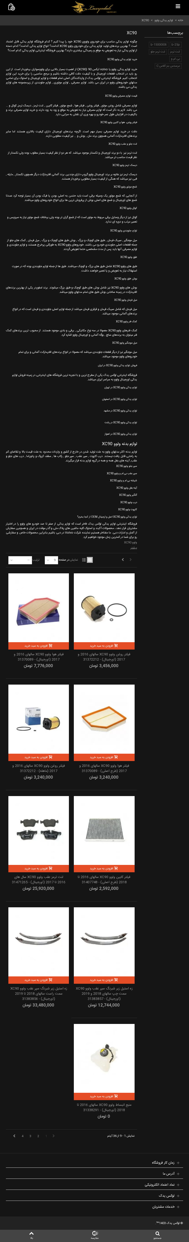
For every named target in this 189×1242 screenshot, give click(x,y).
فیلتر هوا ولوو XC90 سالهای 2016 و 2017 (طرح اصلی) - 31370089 (104, 768)
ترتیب (35, 559)
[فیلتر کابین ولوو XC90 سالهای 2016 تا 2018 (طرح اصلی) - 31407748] (104, 830)
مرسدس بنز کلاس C (168, 65)
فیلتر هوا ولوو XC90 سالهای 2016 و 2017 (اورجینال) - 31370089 (39, 657)
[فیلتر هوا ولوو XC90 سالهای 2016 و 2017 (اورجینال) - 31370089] (38, 607)
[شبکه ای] (90, 560)
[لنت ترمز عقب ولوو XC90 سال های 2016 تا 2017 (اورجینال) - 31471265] (38, 830)
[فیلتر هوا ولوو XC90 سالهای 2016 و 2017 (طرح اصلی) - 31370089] (104, 719)
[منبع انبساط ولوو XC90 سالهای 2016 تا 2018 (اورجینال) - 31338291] (104, 1058)
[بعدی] (123, 560)
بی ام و (175, 58)
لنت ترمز (175, 51)
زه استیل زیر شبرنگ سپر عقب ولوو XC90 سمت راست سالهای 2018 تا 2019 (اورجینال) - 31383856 (38, 994)
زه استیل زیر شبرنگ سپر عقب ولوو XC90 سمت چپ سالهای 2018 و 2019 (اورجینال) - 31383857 (104, 994)
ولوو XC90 (130, 542)
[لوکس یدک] (94, 7)
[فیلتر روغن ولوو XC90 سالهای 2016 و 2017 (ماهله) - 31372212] (38, 719)
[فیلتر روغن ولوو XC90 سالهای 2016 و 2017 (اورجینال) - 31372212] (104, 607)
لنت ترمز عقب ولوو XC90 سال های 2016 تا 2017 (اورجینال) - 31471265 (38, 880)
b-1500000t (159, 44)
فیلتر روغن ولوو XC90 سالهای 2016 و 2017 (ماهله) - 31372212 (38, 768)
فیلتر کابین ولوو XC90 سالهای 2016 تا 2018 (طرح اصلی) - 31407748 (104, 880)
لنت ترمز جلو (158, 51)
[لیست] (84, 560)
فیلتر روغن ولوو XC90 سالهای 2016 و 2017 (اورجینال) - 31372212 (104, 657)
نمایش (74, 559)
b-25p (176, 44)
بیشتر (133, 547)
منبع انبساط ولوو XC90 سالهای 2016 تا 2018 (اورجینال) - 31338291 (104, 1108)
